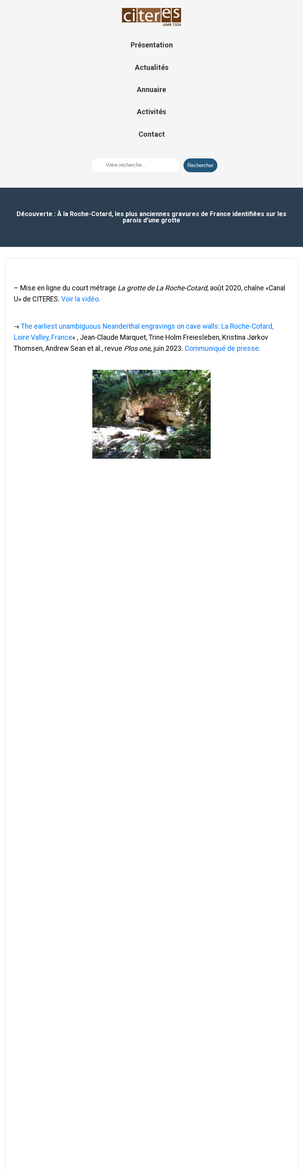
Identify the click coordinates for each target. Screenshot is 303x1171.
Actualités (151, 67)
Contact (151, 134)
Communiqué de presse (221, 348)
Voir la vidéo (80, 299)
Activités (151, 111)
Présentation (152, 45)
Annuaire (151, 89)
